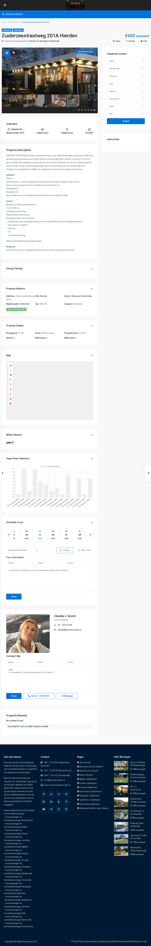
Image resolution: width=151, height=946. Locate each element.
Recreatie (14, 22)
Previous (9, 535)
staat (111, 106)
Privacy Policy (77, 941)
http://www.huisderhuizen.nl (57, 785)
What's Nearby (14, 434)
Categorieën (114, 68)
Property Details (15, 325)
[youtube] (44, 809)
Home (4, 22)
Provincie (113, 76)
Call (39, 696)
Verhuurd (7, 30)
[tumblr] (59, 802)
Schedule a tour (14, 522)
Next (90, 535)
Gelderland (24, 304)
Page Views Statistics (18, 458)
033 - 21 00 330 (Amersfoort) (57, 770)
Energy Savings (14, 268)
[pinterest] (66, 802)
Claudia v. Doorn (65, 616)
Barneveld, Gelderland (89, 804)
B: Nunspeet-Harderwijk (48, 41)
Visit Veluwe (85, 762)
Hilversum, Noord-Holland (91, 766)
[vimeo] (51, 809)
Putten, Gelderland (88, 783)
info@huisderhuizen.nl (54, 780)
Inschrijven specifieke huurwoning (113, 941)
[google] (44, 802)
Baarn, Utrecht (86, 775)
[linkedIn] (51, 802)
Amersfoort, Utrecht (88, 771)
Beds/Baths (114, 99)
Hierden (33, 41)
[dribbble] (66, 794)
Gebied (112, 91)
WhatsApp (68, 696)
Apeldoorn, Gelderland (89, 800)
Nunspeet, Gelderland (89, 795)
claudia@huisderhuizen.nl (70, 630)
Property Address (15, 288)
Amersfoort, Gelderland (90, 791)
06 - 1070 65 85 (65, 625)
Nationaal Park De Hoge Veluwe (94, 808)
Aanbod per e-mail (138, 941)
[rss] (51, 794)
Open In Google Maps (16, 309)
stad (111, 84)
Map (8, 355)
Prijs (111, 114)
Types (111, 61)
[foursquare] (66, 809)
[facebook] (44, 794)
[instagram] (59, 809)
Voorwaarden (90, 941)
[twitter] (59, 794)
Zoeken (125, 121)
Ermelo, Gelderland (88, 787)
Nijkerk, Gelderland (87, 779)
